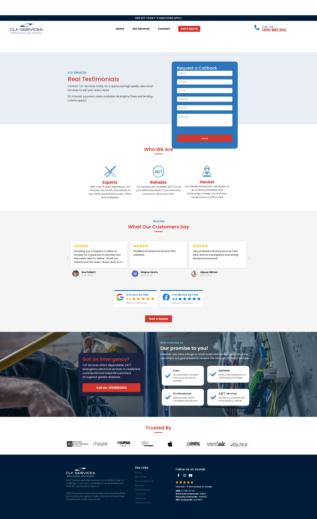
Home (120, 29)
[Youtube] (191, 475)
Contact (164, 29)
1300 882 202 (274, 30)
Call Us (267, 27)
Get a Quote (189, 29)
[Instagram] (185, 475)
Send (205, 138)
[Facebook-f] (179, 475)
